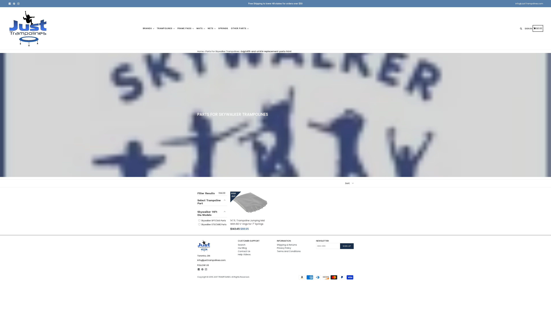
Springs (223, 28)
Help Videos (244, 254)
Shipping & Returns (287, 244)
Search (241, 244)
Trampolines (165, 28)
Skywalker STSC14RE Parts (213, 224)
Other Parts (239, 28)
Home (200, 51)
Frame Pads (184, 28)
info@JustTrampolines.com (529, 3)
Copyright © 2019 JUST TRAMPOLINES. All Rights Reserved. (223, 277)
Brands (148, 28)
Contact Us (244, 251)
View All (222, 193)
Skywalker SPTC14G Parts (213, 220)
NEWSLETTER (322, 241)
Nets (211, 28)
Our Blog (242, 247)
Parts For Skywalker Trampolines (222, 51)
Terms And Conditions (289, 251)
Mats (200, 28)
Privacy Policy (284, 247)
